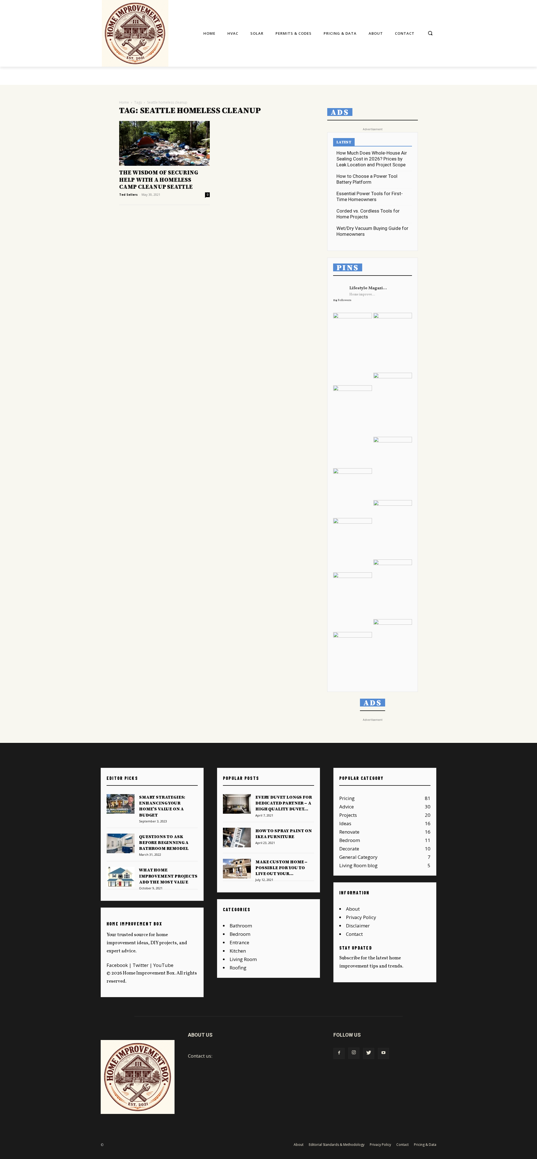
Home (124, 102)
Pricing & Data (425, 1144)
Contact (354, 934)
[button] (430, 33)
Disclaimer (358, 925)
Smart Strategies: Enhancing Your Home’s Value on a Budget (162, 806)
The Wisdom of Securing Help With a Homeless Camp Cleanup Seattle (158, 179)
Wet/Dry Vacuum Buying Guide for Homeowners (372, 231)
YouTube (163, 965)
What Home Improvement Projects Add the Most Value (168, 876)
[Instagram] (353, 1053)
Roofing (238, 967)
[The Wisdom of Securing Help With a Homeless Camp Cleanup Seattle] (164, 143)
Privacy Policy (361, 917)
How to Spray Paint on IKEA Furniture (283, 833)
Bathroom (241, 925)
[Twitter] (368, 1053)
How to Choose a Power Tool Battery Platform (366, 179)
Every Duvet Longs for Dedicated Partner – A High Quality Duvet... (283, 803)
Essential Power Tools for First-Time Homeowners (369, 196)
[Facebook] (339, 1053)
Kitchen (238, 951)
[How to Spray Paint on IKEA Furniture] (237, 837)
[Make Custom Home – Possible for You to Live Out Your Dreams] (237, 868)
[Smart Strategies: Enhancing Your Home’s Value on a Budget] (121, 804)
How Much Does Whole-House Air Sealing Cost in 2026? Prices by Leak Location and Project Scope (371, 158)
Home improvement (363, 294)
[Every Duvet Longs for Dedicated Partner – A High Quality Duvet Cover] (237, 804)
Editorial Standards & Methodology (336, 1144)
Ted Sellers (128, 194)
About (353, 909)
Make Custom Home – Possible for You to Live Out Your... (281, 867)
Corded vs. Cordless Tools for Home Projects (368, 214)
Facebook (117, 965)
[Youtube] (383, 1053)
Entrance (239, 942)
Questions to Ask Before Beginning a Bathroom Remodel (164, 842)
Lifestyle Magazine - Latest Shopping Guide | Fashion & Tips (369, 288)
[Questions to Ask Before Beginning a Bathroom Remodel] (121, 843)
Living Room (243, 959)
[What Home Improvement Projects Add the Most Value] (121, 877)
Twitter (141, 965)
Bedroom (240, 934)
